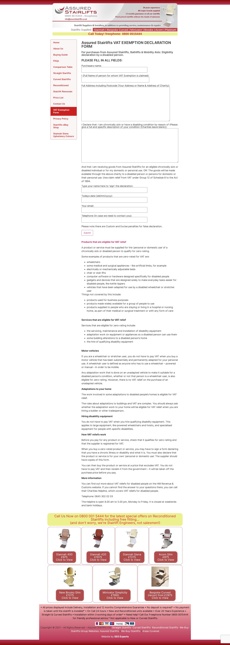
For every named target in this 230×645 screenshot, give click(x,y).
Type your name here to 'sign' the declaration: (107, 186)
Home (56, 42)
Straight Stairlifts (121, 627)
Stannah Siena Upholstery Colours (63, 135)
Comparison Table (62, 67)
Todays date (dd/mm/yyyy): (97, 196)
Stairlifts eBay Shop (60, 126)
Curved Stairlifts (62, 79)
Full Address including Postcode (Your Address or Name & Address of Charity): (125, 85)
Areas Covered (150, 631)
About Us (58, 48)
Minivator (136, 29)
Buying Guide (60, 55)
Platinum (170, 29)
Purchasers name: (91, 66)
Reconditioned (61, 85)
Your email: (87, 206)
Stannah (99, 29)
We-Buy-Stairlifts (130, 631)
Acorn (159, 29)
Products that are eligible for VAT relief (103, 242)
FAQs (56, 61)
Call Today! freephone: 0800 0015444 (115, 34)
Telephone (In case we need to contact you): (106, 216)
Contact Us (59, 104)
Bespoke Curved (117, 29)
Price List (58, 97)
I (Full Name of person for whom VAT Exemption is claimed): (115, 75)
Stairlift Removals (62, 91)
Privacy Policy (60, 118)
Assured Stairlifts (109, 631)
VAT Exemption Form (61, 111)
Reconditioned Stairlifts (165, 627)
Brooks (148, 29)
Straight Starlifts (62, 73)
